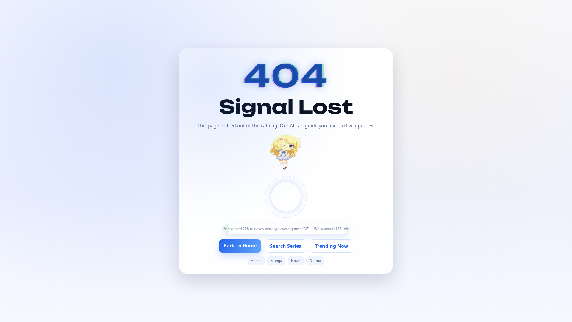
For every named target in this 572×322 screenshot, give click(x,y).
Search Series (285, 246)
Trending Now (331, 246)
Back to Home (240, 245)
